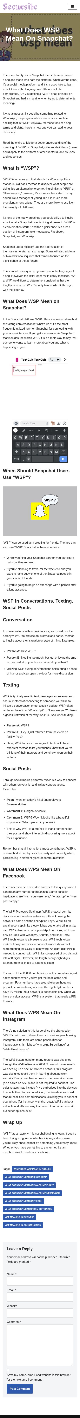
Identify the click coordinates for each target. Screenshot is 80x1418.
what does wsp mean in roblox (32, 1169)
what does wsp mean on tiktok (23, 1201)
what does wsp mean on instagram (26, 1177)
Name (12, 1274)
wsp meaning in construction (23, 1225)
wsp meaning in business (19, 1217)
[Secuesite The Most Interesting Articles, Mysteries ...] (20, 6)
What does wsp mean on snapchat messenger (32, 1193)
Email (11, 1290)
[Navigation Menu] (72, 6)
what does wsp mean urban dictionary (28, 1209)
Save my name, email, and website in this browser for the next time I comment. (38, 1377)
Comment (14, 1321)
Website (12, 1305)
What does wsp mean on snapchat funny (29, 1185)
